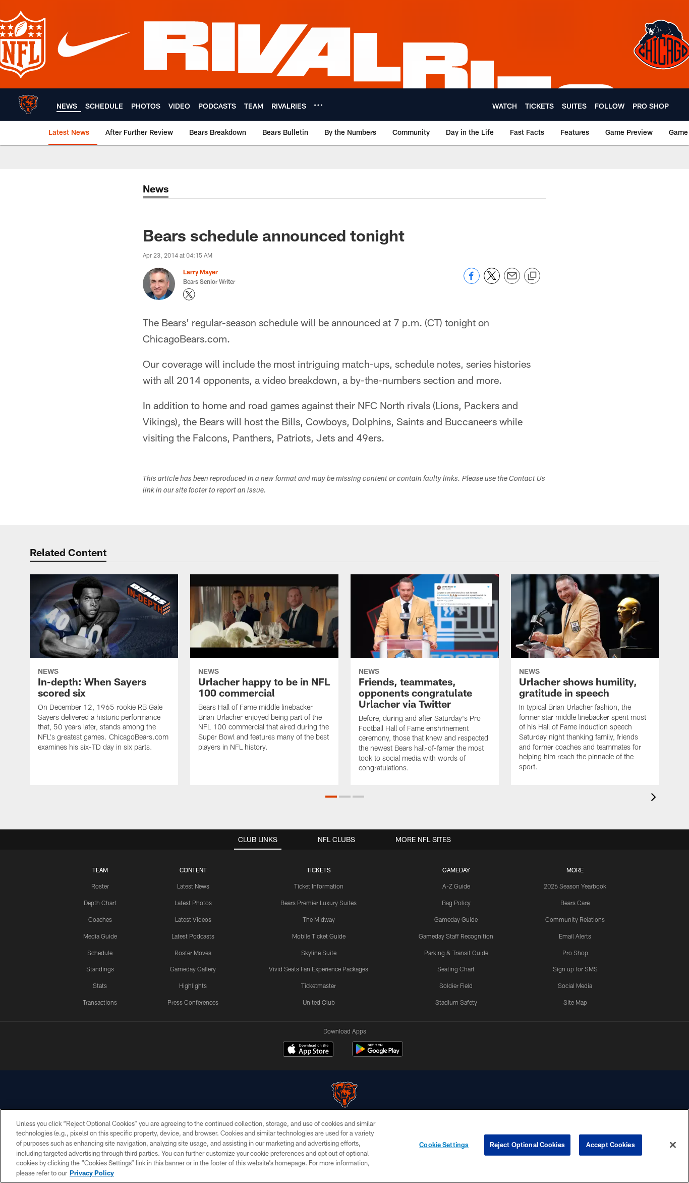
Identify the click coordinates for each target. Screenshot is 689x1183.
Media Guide (100, 936)
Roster (100, 886)
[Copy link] (532, 276)
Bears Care (575, 902)
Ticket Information (318, 886)
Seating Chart (456, 968)
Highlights (193, 985)
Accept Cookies (610, 1145)
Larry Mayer (200, 271)
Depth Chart (100, 902)
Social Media (575, 985)
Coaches (100, 919)
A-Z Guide (456, 886)
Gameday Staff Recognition (456, 936)
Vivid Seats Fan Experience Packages (318, 968)
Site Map (575, 1002)
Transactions (100, 1002)
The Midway (319, 919)
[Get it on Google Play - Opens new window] (377, 1054)
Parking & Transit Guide (456, 952)
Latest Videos (193, 919)
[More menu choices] (318, 105)
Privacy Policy (92, 1172)
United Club (319, 1002)
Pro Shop (575, 952)
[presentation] (655, 798)
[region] (344, 1146)
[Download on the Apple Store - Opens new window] (308, 1050)
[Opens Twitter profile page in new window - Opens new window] (189, 294)
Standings (100, 968)
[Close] (673, 1145)
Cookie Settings (444, 1145)
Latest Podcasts (192, 936)
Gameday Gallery (193, 968)
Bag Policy (456, 902)
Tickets (319, 869)
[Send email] (512, 281)
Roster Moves (193, 952)
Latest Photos (193, 902)
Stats (100, 985)
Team (100, 869)
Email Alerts (575, 936)
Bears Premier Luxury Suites (318, 902)
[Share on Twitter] (492, 281)
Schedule (99, 952)
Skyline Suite (318, 952)
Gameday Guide (456, 919)
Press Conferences (192, 1002)
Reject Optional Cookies (527, 1145)
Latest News (193, 886)
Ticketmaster (318, 985)
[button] (331, 796)
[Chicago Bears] (344, 1095)
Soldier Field (456, 985)
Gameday (456, 869)
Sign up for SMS (575, 968)
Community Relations (575, 919)
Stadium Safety (456, 1002)
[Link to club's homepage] (28, 104)
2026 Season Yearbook (575, 886)
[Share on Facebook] (472, 281)
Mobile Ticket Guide (319, 936)
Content (193, 869)
